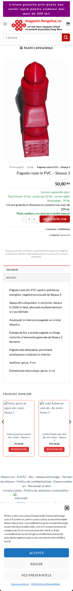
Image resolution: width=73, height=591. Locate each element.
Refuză (36, 564)
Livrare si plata (12, 490)
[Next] (69, 430)
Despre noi (8, 477)
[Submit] (66, 37)
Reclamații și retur (39, 486)
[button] (67, 508)
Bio (31, 477)
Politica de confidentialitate (34, 481)
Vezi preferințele (36, 575)
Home (30, 167)
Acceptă (36, 553)
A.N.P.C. (22, 477)
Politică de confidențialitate (45, 584)
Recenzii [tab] (11, 277)
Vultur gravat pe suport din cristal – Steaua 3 (19, 436)
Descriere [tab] (12, 269)
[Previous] (3, 430)
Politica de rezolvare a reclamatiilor (46, 490)
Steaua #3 (65, 235)
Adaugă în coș (55, 219)
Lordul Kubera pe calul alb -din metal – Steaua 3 (54, 437)
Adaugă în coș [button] (19, 449)
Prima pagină (17, 167)
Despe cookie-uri (20, 584)
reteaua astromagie (48, 477)
